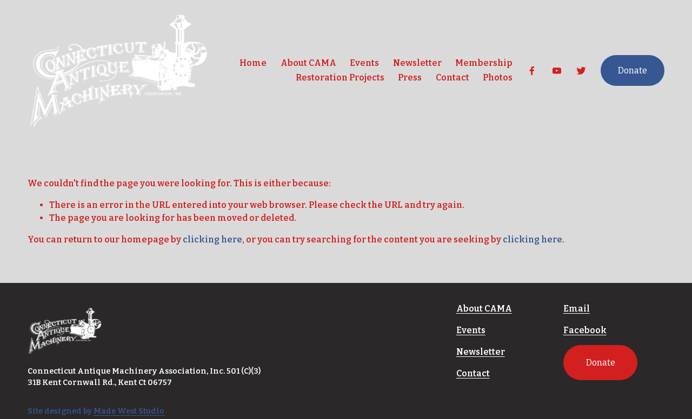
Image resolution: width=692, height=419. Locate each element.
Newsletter (417, 63)
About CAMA (308, 63)
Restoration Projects (340, 77)
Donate (632, 70)
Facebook (585, 330)
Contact (452, 77)
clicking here (212, 239)
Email (576, 308)
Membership (484, 63)
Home (253, 63)
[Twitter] (581, 70)
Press (410, 77)
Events (364, 63)
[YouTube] (556, 70)
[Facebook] (532, 70)
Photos (498, 77)
